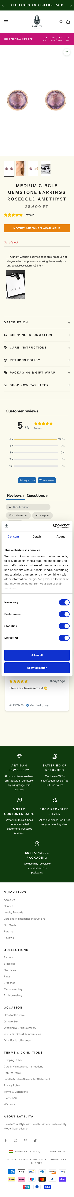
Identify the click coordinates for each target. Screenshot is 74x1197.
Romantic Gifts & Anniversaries (22, 1034)
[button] (37, 439)
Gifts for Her (11, 1021)
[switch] (64, 614)
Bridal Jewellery (13, 995)
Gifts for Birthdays (14, 1015)
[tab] (37, 496)
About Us (9, 900)
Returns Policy (12, 1073)
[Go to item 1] (9, 169)
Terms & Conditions (16, 1091)
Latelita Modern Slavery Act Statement (27, 1079)
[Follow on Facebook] (6, 1140)
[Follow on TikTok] (35, 1140)
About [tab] (61, 536)
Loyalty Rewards (13, 912)
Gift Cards (10, 925)
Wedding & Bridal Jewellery (20, 1028)
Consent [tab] (13, 536)
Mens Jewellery (13, 989)
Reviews (9, 937)
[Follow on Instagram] (15, 1140)
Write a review (46, 480)
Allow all (37, 655)
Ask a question (27, 480)
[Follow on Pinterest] (25, 1140)
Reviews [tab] (15, 495)
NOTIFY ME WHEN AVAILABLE (37, 228)
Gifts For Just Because (17, 1040)
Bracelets (9, 963)
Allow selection (37, 667)
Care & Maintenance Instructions (23, 1066)
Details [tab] (37, 536)
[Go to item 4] (45, 169)
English (55, 1151)
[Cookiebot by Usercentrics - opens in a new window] (53, 526)
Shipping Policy (13, 1060)
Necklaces (10, 970)
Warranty (9, 1104)
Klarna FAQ (10, 1098)
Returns (8, 931)
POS (35, 1159)
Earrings (9, 957)
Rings (7, 976)
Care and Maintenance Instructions (24, 918)
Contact (8, 906)
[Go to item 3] (33, 169)
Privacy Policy (12, 1085)
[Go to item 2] (21, 169)
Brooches (9, 982)
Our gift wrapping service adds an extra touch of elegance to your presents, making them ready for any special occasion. (37, 261)
